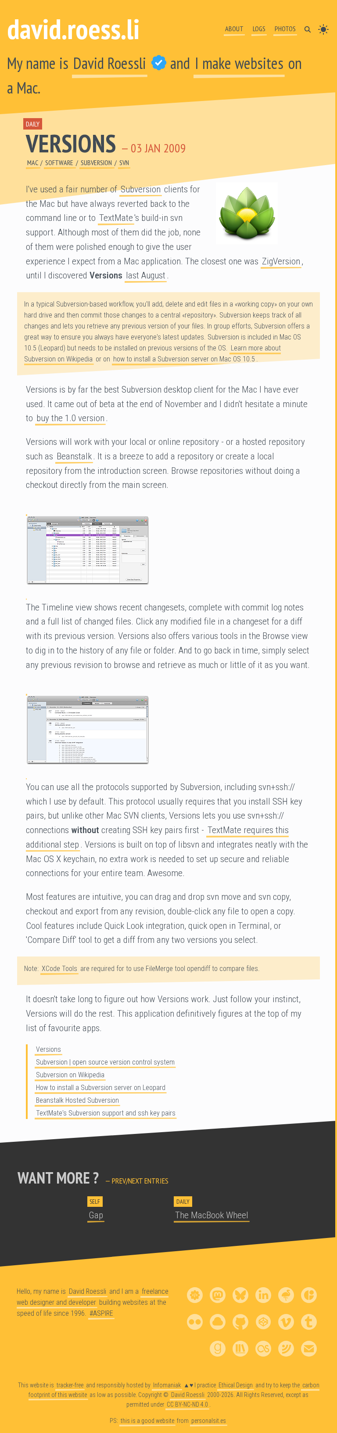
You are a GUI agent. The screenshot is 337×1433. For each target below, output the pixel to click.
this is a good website (147, 1420)
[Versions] (263, 213)
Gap (96, 1215)
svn (124, 162)
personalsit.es (208, 1420)
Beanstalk (74, 456)
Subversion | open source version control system (105, 1062)
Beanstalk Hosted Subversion (77, 1100)
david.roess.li (73, 29)
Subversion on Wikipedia (70, 1075)
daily (32, 123)
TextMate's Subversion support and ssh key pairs (106, 1113)
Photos (285, 28)
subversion (97, 162)
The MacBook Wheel (211, 1215)
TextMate (116, 218)
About (234, 28)
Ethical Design (236, 1385)
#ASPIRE (101, 1313)
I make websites (239, 63)
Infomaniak (167, 1385)
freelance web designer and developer (92, 1297)
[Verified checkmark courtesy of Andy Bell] (158, 63)
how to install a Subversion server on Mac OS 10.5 (184, 359)
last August (145, 275)
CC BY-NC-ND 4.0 (187, 1404)
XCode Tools (59, 968)
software (60, 162)
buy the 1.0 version (70, 418)
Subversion (141, 189)
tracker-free (70, 1385)
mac (33, 162)
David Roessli (109, 63)
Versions (71, 143)
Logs (259, 28)
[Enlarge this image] (168, 550)
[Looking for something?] (308, 28)
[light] (323, 28)
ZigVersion (281, 261)
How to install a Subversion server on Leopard (100, 1087)
